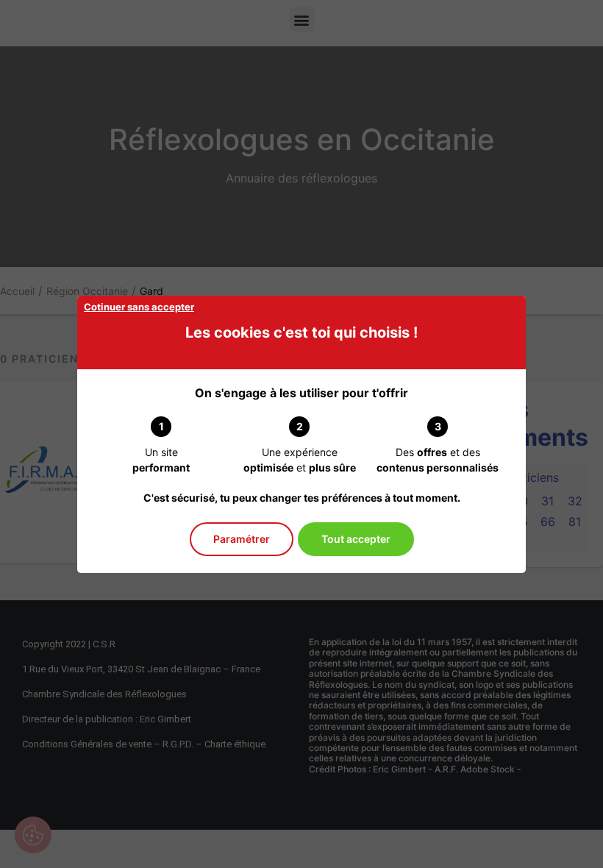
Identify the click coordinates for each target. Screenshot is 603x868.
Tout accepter (355, 539)
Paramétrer (241, 539)
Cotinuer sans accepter (139, 307)
